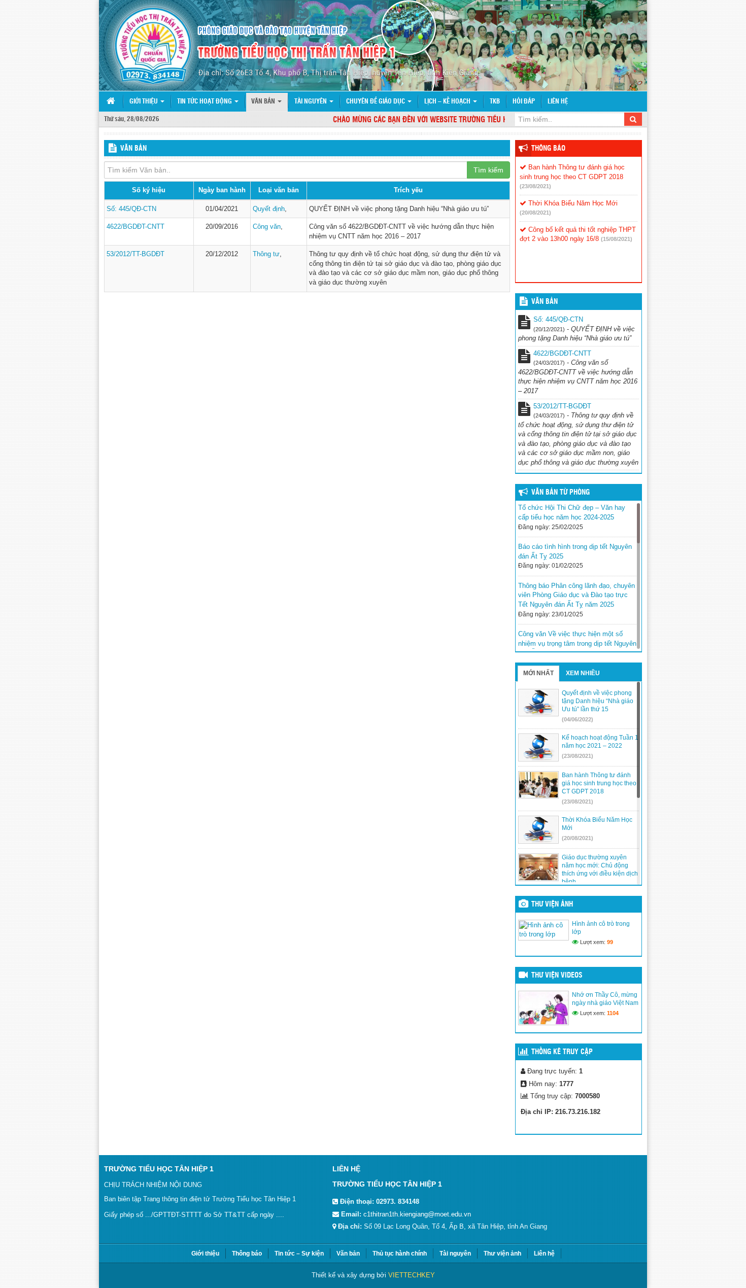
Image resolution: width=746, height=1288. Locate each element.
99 (610, 942)
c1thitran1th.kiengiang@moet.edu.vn (417, 1214)
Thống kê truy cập (562, 1052)
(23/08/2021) (535, 186)
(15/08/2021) (616, 239)
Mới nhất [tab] (538, 673)
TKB (495, 101)
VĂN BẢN (544, 301)
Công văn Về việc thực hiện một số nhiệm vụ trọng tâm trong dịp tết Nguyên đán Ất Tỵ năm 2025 (577, 643)
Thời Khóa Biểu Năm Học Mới (572, 203)
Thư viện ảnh (552, 904)
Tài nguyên (311, 101)
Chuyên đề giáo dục (376, 101)
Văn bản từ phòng (560, 492)
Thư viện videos (557, 975)
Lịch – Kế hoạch (448, 101)
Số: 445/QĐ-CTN (131, 209)
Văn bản (264, 101)
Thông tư (266, 254)
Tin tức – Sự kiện (299, 1253)
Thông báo (548, 148)
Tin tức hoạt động (205, 101)
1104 (613, 1013)
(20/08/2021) (535, 213)
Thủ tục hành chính (399, 1253)
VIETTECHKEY (411, 1275)
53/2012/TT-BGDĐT (135, 254)
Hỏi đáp (524, 101)
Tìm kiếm (488, 170)
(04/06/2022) (577, 719)
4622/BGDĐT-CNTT (135, 226)
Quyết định (269, 209)
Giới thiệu (144, 101)
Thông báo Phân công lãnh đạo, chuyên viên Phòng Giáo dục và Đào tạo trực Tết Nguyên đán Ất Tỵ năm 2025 (576, 595)
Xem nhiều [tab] (583, 673)
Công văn (267, 226)
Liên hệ (558, 101)
